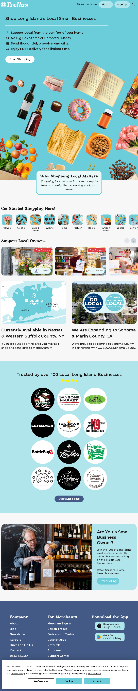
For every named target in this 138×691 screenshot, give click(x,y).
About (14, 623)
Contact (15, 650)
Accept (97, 681)
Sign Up (122, 4)
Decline (69, 681)
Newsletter (18, 634)
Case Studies (57, 639)
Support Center (59, 655)
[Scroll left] (4, 223)
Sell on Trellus (57, 629)
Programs (54, 650)
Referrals (54, 645)
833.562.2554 (19, 655)
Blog (13, 629)
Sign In (106, 4)
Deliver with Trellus (61, 634)
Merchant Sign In (59, 623)
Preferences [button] (94, 673)
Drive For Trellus (21, 645)
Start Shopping (19, 59)
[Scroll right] (133, 223)
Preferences (41, 681)
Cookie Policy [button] (18, 673)
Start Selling (108, 581)
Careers (15, 639)
